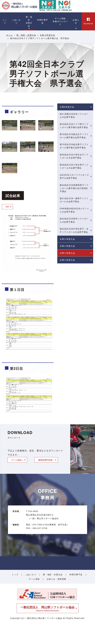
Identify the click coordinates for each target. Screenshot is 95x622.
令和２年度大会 (67, 259)
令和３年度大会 (47, 35)
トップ (15, 574)
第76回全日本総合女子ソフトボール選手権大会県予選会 (74, 136)
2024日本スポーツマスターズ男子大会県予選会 (74, 176)
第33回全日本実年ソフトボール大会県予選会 (74, 220)
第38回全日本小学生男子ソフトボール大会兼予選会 (74, 166)
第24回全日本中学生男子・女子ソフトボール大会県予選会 (74, 230)
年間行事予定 (76, 574)
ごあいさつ (30, 574)
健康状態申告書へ (46, 459)
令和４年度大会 (67, 245)
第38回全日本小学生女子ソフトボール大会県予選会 (74, 156)
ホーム (9, 35)
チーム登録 (34, 579)
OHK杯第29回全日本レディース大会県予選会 (74, 210)
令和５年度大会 (67, 239)
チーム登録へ (17, 459)
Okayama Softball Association (48, 608)
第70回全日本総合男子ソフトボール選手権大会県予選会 (74, 146)
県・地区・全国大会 (26, 35)
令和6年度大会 (67, 106)
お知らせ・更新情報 (56, 579)
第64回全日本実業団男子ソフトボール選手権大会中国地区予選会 (74, 188)
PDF (7, 206)
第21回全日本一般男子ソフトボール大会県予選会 (74, 200)
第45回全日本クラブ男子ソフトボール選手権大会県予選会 (74, 126)
